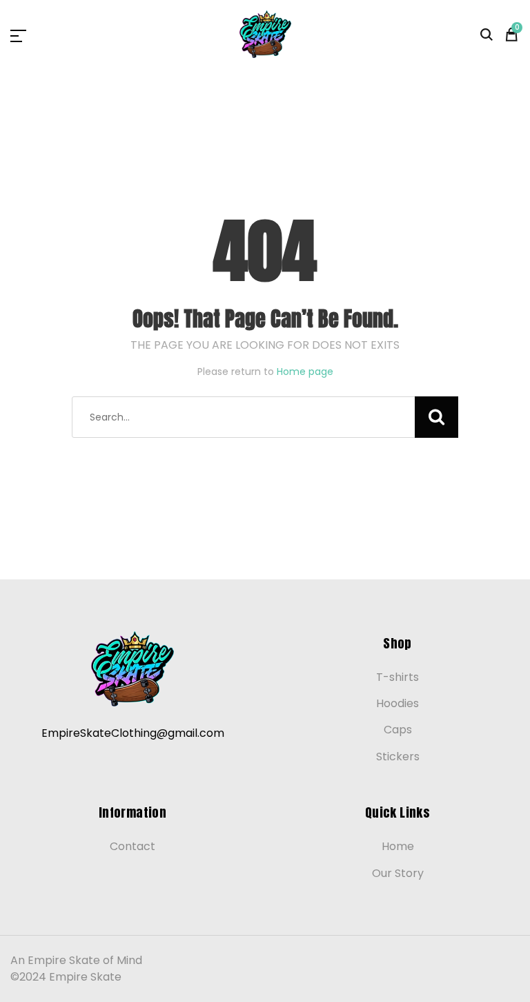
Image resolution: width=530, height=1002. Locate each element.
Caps (398, 730)
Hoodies (397, 703)
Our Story (398, 873)
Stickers (398, 756)
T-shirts (397, 677)
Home (398, 846)
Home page (305, 371)
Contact (132, 846)
